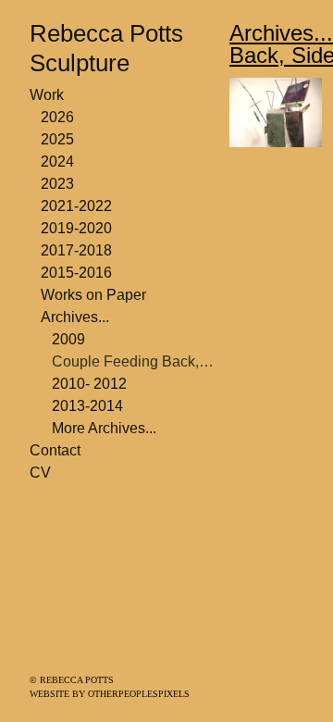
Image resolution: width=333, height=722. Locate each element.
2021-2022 (76, 206)
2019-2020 (76, 228)
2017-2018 (76, 250)
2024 (57, 161)
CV (40, 472)
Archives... (75, 317)
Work (47, 95)
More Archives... (104, 428)
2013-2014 (87, 406)
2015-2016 (76, 272)
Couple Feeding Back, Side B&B (133, 361)
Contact (55, 450)
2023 (57, 184)
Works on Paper (93, 295)
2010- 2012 (89, 384)
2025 (57, 139)
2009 (68, 339)
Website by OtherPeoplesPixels (110, 694)
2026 (57, 117)
